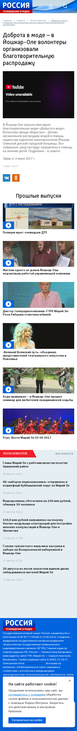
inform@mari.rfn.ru (35, 663)
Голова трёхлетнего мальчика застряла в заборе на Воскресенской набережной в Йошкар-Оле (34, 550)
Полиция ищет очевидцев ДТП (25, 232)
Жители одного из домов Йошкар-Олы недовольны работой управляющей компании (36, 272)
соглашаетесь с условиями (26, 695)
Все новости (64, 453)
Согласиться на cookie (27, 720)
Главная (7, 21)
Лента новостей (38, 21)
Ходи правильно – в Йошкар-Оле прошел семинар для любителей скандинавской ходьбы (38, 399)
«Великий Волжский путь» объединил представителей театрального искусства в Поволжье (34, 356)
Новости (21, 21)
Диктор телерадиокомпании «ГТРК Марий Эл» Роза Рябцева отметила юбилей (36, 313)
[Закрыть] (69, 680)
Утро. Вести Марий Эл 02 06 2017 (27, 438)
